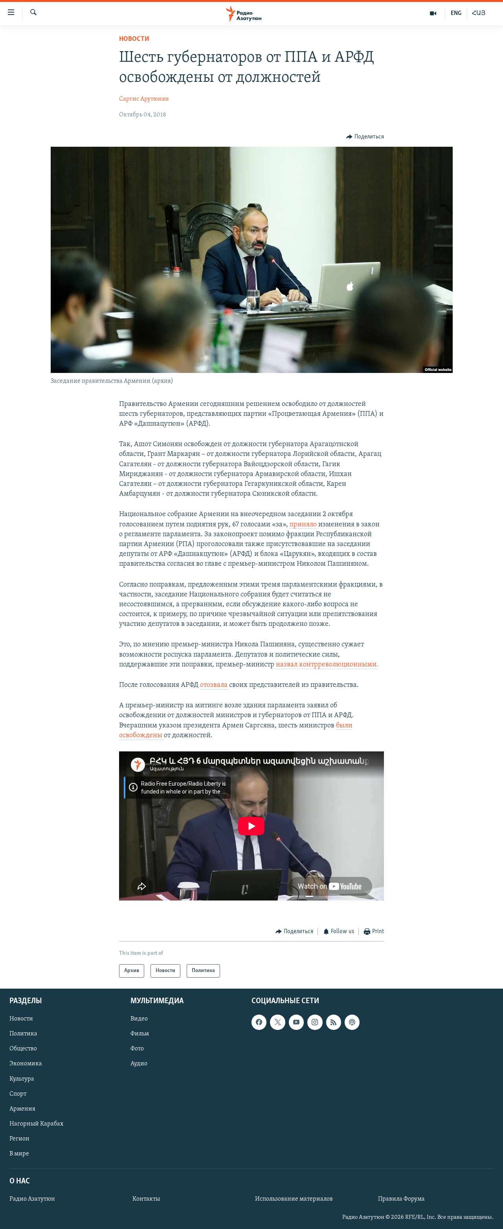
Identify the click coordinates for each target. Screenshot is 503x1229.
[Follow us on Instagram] (314, 1022)
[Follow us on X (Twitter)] (277, 1022)
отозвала (214, 685)
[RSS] (333, 1022)
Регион (19, 1139)
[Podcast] (352, 1022)
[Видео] (433, 13)
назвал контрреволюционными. (327, 664)
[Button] (365, 137)
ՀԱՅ (479, 13)
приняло (303, 524)
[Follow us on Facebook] (259, 1022)
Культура (21, 1079)
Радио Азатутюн (32, 1199)
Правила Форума (401, 1199)
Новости (134, 39)
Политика (23, 1034)
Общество (23, 1049)
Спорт (17, 1094)
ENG (456, 13)
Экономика (25, 1064)
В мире (19, 1154)
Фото (137, 1049)
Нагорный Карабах (36, 1124)
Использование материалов (294, 1199)
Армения (22, 1109)
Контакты (146, 1199)
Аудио (138, 1064)
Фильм (139, 1034)
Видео (139, 1019)
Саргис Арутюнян (144, 99)
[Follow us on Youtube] (296, 1022)
